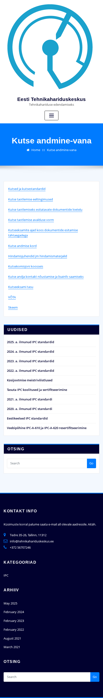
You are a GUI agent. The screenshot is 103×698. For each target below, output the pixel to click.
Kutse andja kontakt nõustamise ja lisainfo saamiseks (46, 276)
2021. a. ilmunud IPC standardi (29, 399)
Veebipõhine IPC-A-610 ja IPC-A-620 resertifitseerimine (46, 428)
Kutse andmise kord (22, 246)
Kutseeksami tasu (20, 287)
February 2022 (14, 629)
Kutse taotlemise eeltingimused (30, 199)
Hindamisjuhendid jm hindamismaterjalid (37, 256)
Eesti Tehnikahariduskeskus (51, 99)
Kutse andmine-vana (61, 150)
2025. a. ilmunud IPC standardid (30, 342)
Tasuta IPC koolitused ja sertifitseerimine (37, 390)
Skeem (13, 307)
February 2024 (14, 612)
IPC (6, 575)
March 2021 (12, 647)
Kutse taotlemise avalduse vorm (31, 220)
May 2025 (10, 603)
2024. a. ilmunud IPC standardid (30, 351)
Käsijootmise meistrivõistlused (29, 380)
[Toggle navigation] (51, 116)
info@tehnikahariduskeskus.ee (32, 541)
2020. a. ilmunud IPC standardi (29, 409)
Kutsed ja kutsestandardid (27, 189)
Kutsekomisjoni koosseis (25, 266)
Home (35, 150)
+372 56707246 (20, 547)
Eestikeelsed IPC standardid (27, 418)
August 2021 (12, 638)
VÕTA (12, 297)
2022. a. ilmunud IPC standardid (30, 370)
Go (91, 463)
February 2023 (14, 621)
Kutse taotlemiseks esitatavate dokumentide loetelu (45, 209)
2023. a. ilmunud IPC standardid (30, 361)
